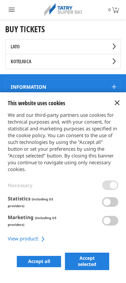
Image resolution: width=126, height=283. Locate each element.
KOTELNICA (21, 61)
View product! (24, 238)
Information (28, 87)
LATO (15, 46)
